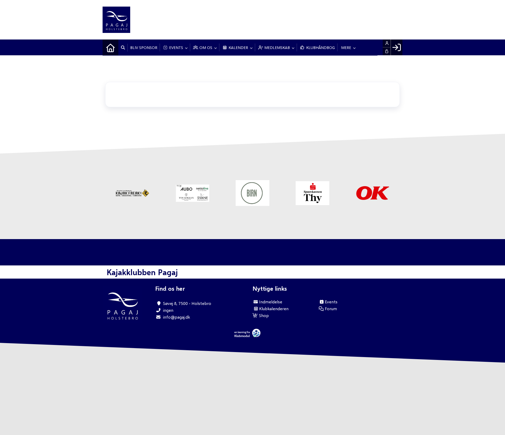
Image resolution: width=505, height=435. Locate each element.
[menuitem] (110, 47)
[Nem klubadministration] (248, 335)
